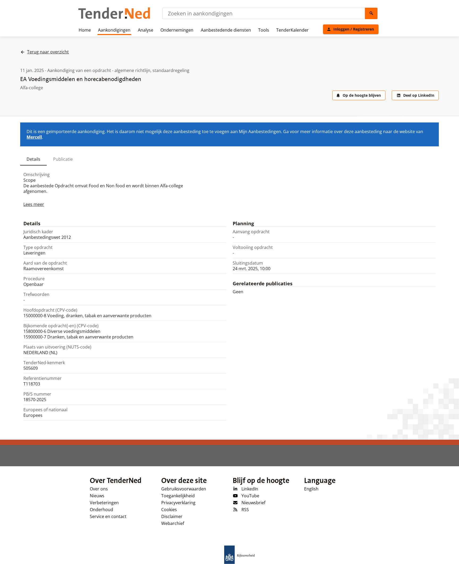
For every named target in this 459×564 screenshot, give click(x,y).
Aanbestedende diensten (226, 30)
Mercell (34, 137)
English (311, 489)
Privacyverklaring (178, 503)
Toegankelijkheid (178, 496)
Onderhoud (101, 509)
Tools (263, 30)
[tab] (33, 159)
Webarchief (172, 523)
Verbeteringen (104, 503)
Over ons (99, 489)
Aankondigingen (114, 30)
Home (85, 30)
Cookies (169, 509)
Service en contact (108, 516)
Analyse (145, 30)
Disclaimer (171, 516)
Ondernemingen (176, 30)
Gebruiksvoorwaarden (183, 489)
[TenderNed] (114, 18)
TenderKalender (292, 30)
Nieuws (97, 496)
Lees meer (33, 204)
